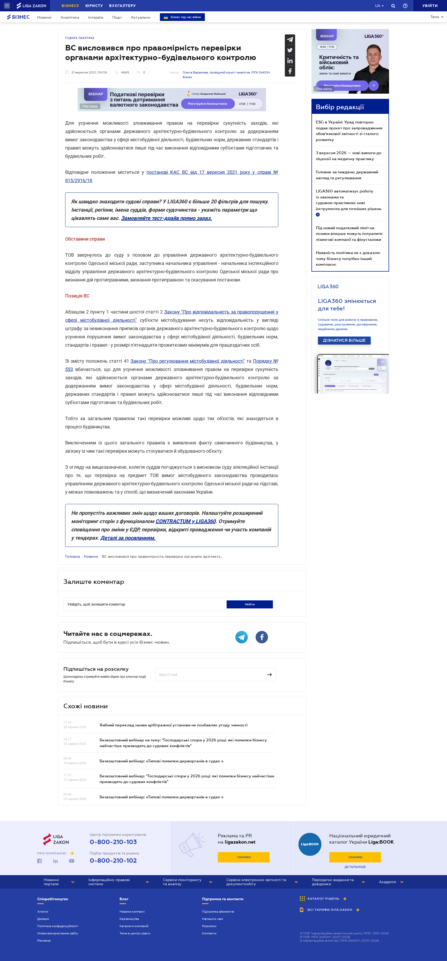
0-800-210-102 (113, 861)
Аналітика (70, 17)
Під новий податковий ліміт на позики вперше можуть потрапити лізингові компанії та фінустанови (349, 233)
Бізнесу (70, 6)
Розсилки (209, 926)
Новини (44, 17)
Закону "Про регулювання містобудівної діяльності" (188, 361)
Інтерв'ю (95, 17)
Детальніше (355, 867)
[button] (7, 6)
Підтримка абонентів (218, 911)
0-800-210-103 (113, 842)
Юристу (94, 6)
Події (117, 17)
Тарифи (244, 857)
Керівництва (129, 919)
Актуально (141, 17)
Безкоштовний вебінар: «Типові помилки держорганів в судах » (161, 760)
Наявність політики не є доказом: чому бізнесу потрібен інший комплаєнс (348, 258)
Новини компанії (132, 911)
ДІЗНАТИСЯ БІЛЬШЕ (344, 340)
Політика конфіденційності (57, 926)
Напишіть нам (212, 919)
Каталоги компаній (134, 926)
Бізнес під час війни (185, 17)
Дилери (43, 919)
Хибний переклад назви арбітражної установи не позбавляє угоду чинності (174, 724)
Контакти (209, 933)
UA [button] (378, 6)
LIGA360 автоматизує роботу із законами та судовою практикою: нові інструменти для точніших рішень (348, 202)
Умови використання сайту (57, 933)
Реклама (43, 940)
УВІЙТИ (250, 604)
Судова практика (79, 38)
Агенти (42, 911)
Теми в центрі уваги (135, 933)
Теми (434, 17)
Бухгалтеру (122, 6)
